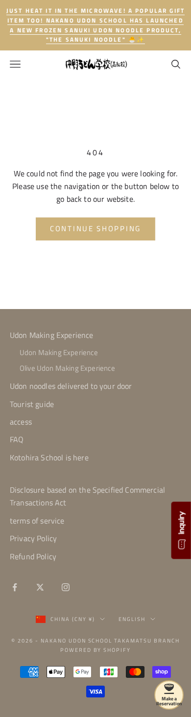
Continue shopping (95, 228)
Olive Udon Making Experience (67, 368)
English (132, 619)
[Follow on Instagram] (66, 587)
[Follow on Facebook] (15, 587)
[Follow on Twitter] (40, 587)
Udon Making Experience (52, 335)
